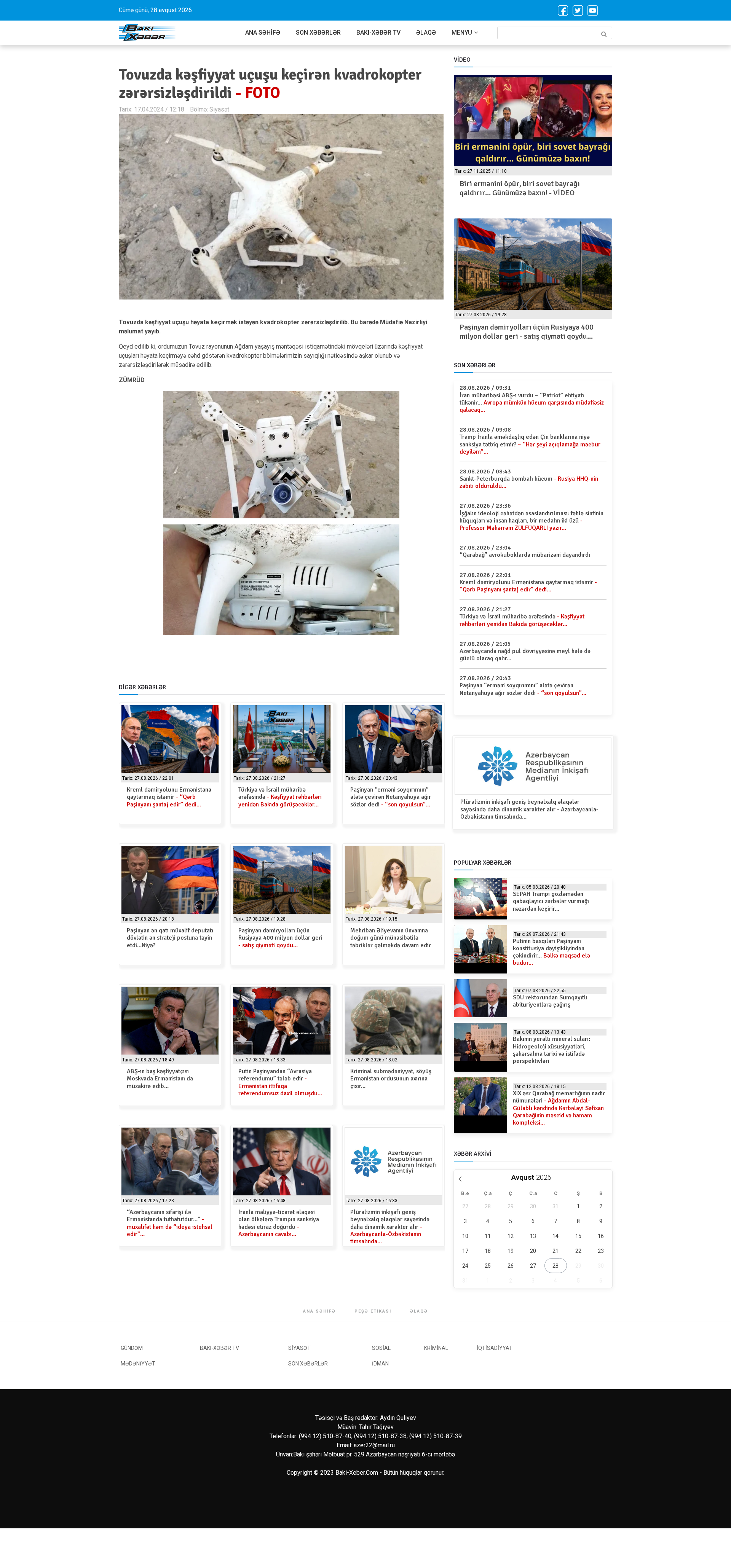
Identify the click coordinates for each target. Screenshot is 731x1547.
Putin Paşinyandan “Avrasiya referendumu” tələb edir (280, 1082)
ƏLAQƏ (426, 32)
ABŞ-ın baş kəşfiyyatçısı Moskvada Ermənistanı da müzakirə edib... (160, 1078)
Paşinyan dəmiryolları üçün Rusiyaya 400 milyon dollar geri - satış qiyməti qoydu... (527, 331)
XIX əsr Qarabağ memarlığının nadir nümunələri (559, 1108)
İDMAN (380, 1364)
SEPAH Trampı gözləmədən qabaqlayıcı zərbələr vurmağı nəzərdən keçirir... (551, 901)
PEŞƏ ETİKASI (372, 1311)
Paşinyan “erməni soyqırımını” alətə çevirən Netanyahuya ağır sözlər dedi (390, 797)
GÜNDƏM (132, 1348)
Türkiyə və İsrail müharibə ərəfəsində (280, 797)
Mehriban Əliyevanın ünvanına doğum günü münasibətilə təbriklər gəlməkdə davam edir (390, 938)
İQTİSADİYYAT (494, 1348)
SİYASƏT (299, 1348)
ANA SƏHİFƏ (262, 32)
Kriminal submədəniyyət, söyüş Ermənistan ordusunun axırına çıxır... (390, 1078)
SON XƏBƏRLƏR (318, 32)
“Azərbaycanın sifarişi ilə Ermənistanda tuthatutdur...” (169, 1223)
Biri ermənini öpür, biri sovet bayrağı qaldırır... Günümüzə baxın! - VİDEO (520, 188)
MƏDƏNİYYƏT (138, 1364)
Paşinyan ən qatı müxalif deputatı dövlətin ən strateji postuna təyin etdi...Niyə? (170, 938)
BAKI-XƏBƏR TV (378, 32)
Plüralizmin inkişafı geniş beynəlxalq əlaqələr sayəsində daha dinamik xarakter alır (389, 1226)
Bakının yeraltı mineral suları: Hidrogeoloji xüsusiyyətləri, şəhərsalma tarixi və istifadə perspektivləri (551, 1050)
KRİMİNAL (436, 1348)
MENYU (462, 32)
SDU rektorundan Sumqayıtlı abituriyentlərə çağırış (550, 1001)
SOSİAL (381, 1348)
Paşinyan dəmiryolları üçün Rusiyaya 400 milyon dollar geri (280, 938)
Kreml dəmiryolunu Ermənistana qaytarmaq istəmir (169, 797)
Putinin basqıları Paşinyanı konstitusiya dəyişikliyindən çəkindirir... (551, 952)
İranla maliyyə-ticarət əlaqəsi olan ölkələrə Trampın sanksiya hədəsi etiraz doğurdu (278, 1223)
